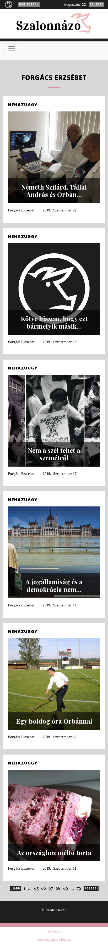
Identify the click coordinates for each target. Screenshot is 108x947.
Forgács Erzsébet (21, 210)
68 (58, 888)
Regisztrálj (29, 4)
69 (65, 888)
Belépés (96, 4)
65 (36, 888)
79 (79, 888)
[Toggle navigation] (11, 48)
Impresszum (54, 930)
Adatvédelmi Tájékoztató (54, 938)
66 (43, 888)
